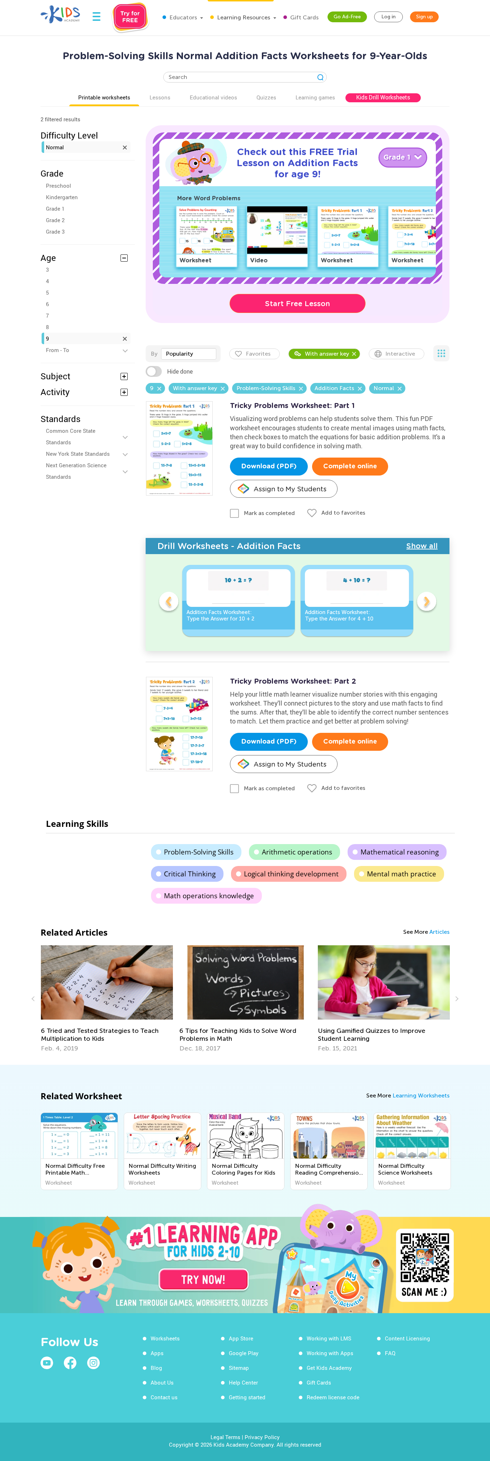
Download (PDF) (269, 466)
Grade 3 (55, 231)
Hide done (180, 371)
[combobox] (188, 354)
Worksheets (165, 1338)
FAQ (390, 1353)
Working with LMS (329, 1338)
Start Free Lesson (297, 303)
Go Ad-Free (347, 17)
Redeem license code (333, 1397)
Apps (157, 1353)
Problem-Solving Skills (199, 852)
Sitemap (239, 1367)
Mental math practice (401, 874)
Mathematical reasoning (400, 852)
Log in (388, 17)
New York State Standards (78, 453)
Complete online (350, 466)
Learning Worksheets (420, 1095)
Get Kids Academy (329, 1367)
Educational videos (213, 97)
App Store (241, 1338)
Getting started (247, 1397)
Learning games (315, 97)
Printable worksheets (104, 97)
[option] (238, 600)
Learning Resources (243, 17)
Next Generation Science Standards (76, 471)
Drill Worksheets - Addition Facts (229, 546)
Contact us (164, 1397)
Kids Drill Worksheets (383, 97)
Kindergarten (62, 197)
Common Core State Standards (70, 436)
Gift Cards (304, 17)
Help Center (243, 1382)
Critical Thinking (190, 874)
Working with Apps (330, 1353)
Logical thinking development (291, 874)
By (154, 353)
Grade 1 (55, 208)
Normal (55, 147)
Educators (182, 17)
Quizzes (266, 97)
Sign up (424, 17)
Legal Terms (225, 1437)
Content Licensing (407, 1338)
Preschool (58, 185)
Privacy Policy (262, 1437)
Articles (439, 931)
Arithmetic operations (297, 852)
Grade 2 (55, 220)
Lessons (160, 97)
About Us (162, 1382)
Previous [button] (168, 602)
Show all (422, 546)
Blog (156, 1367)
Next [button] (426, 602)
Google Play (244, 1353)
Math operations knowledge (209, 895)
